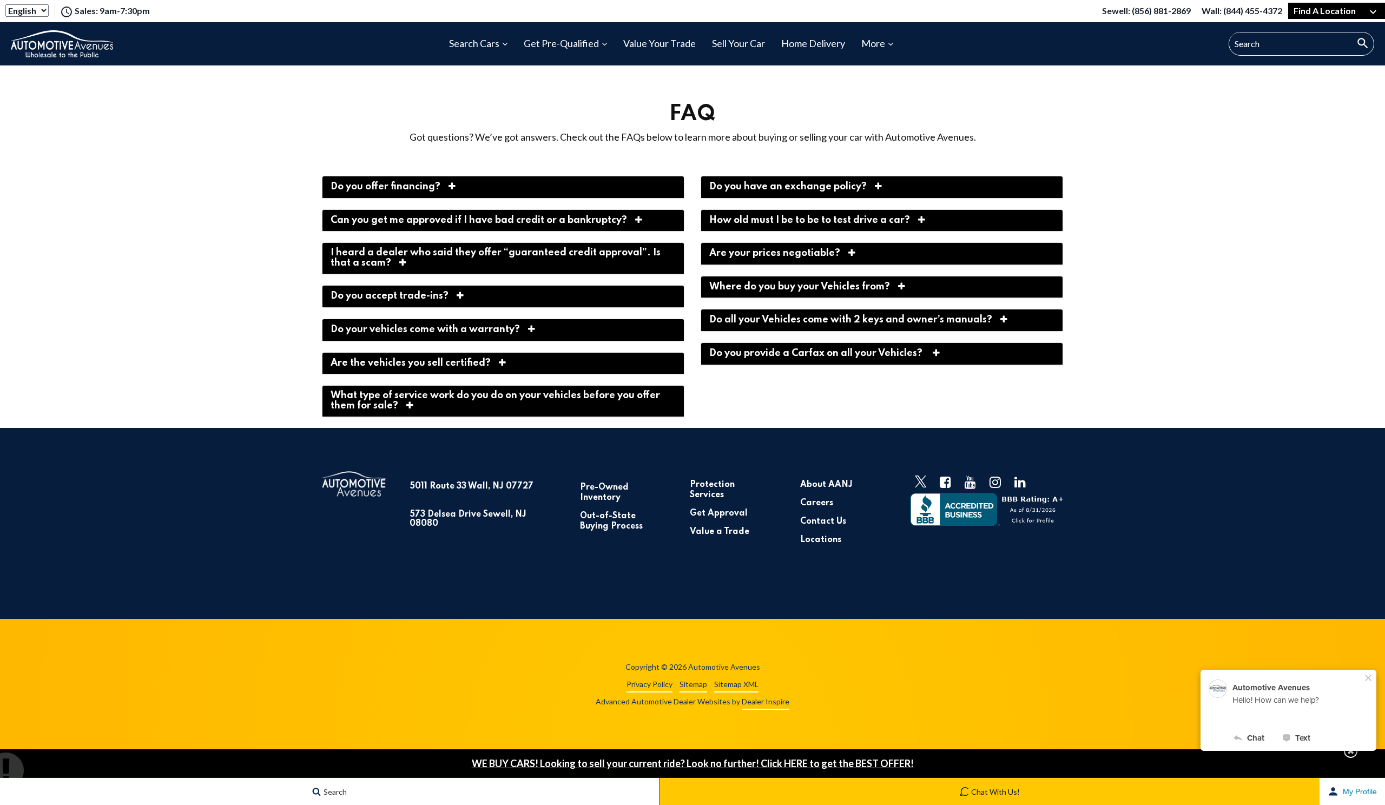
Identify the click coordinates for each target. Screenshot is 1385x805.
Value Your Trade (659, 43)
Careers (816, 503)
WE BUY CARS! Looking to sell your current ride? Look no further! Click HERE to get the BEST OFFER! (693, 763)
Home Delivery (813, 43)
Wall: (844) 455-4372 (1242, 12)
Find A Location (1325, 10)
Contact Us (823, 521)
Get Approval (719, 513)
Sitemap (693, 684)
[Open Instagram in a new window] (995, 482)
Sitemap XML (736, 684)
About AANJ (826, 484)
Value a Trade (719, 531)
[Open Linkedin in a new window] (1020, 482)
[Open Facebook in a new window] (946, 482)
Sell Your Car (738, 43)
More (873, 43)
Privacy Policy (649, 684)
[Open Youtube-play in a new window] (970, 482)
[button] (1350, 751)
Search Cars (474, 43)
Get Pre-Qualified (561, 43)
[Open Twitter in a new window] (921, 482)
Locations (820, 540)
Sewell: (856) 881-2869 (1146, 12)
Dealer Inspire (765, 701)
